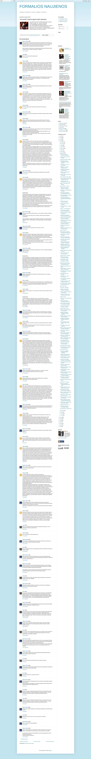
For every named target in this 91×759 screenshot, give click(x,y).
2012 (60, 139)
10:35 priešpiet (25, 252)
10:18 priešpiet (25, 606)
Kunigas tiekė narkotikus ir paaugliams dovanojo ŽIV (65, 232)
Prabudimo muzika (62, 129)
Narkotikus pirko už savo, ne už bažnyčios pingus (65, 228)
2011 (60, 140)
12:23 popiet (25, 409)
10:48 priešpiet (25, 276)
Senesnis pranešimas (50, 741)
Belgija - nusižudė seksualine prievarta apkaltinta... (65, 338)
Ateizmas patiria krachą (64, 308)
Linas (24, 54)
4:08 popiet (25, 669)
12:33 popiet (25, 425)
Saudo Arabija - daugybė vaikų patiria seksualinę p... (65, 403)
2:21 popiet (25, 442)
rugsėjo (61, 146)
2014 (60, 136)
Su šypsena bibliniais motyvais (68, 49)
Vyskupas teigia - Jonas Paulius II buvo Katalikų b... (65, 390)
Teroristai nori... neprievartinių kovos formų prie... (65, 395)
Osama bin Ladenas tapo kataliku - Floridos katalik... (65, 237)
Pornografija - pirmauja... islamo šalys (64, 276)
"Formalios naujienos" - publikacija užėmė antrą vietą (65, 384)
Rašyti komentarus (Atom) (29, 743)
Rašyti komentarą (24, 739)
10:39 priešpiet (25, 269)
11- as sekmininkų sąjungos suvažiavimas (65, 279)
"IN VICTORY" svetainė (63, 20)
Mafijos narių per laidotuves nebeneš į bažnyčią (65, 218)
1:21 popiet (25, 108)
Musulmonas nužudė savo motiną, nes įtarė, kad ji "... (65, 295)
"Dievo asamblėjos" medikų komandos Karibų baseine (65, 400)
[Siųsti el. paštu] (42, 35)
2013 (60, 137)
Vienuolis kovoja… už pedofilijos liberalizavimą (65, 181)
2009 (60, 418)
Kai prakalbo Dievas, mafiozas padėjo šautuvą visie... (65, 284)
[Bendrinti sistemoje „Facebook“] (46, 35)
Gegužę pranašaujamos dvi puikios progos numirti (65, 355)
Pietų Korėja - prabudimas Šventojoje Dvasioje (65, 377)
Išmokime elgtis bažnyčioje (67, 66)
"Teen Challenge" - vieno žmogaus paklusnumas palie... (65, 322)
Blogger (50, 750)
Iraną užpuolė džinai (64, 349)
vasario (61, 413)
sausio (61, 415)
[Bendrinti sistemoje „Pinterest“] (47, 35)
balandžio (62, 410)
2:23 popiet (25, 655)
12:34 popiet (25, 88)
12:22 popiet (25, 400)
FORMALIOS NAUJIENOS (43, 6)
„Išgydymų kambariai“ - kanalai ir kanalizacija (67, 110)
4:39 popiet (25, 676)
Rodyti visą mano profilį (62, 437)
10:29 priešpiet (25, 617)
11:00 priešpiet (25, 306)
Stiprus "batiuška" (63, 230)
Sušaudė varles (63, 296)
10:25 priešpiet (25, 244)
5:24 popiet (25, 694)
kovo (61, 412)
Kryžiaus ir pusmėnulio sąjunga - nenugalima (64, 290)
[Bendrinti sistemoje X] (45, 35)
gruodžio (62, 142)
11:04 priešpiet (25, 317)
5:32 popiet (25, 711)
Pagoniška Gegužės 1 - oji (65, 404)
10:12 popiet (25, 535)
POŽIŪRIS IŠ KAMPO (63, 21)
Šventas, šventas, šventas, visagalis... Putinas (65, 306)
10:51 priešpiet (25, 293)
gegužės (62, 153)
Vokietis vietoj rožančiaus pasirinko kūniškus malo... (65, 211)
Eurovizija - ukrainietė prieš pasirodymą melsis (65, 336)
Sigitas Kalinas (25, 41)
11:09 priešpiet (25, 327)
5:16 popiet (25, 686)
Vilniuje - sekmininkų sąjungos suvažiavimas (65, 292)
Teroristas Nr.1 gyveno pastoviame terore (64, 202)
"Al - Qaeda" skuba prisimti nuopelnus (65, 326)
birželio (61, 151)
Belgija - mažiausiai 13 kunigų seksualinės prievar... (65, 392)
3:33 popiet (25, 507)
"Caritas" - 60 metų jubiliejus (65, 208)
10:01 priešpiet (25, 598)
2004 (60, 426)
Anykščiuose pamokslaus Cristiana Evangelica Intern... (64, 319)
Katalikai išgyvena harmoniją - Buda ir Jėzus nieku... (65, 269)
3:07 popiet (25, 497)
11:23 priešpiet (25, 335)
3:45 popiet (25, 661)
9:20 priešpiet (25, 551)
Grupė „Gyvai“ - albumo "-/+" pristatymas (65, 331)
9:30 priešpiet (25, 229)
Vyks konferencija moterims (65, 345)
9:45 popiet (25, 718)
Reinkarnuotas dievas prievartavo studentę (64, 257)
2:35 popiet (25, 461)
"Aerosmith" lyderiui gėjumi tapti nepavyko (65, 240)
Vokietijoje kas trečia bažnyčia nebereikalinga (65, 221)
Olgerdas (24, 61)
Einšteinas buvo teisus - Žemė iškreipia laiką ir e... (65, 367)
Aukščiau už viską (62, 125)
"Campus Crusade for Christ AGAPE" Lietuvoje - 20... (65, 281)
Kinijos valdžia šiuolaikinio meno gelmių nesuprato (65, 304)
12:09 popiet (25, 380)
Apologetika (61, 124)
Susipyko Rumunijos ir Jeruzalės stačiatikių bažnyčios (64, 313)
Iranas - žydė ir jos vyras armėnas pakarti (64, 253)
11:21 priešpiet (25, 647)
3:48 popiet (25, 521)
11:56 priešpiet (25, 373)
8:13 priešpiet (25, 173)
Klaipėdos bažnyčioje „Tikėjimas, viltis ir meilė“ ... (65, 301)
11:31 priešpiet (25, 736)
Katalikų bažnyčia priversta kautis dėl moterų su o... (65, 387)
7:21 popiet (25, 167)
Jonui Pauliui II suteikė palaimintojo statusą (64, 407)
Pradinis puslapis (37, 741)
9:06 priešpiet (25, 222)
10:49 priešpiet (25, 285)
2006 (60, 423)
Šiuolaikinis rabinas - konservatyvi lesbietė (64, 155)
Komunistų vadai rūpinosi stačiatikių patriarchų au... (65, 193)
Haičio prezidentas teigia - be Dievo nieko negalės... (65, 333)
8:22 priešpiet (25, 724)
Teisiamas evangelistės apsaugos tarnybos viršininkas (64, 352)
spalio (61, 145)
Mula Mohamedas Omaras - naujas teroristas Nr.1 (65, 264)
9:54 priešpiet (25, 560)
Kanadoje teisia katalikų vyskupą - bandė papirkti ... (65, 360)
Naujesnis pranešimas (24, 741)
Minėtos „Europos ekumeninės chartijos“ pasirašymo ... (65, 328)
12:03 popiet (25, 71)
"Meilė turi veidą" (62, 123)
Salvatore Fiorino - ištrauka (65, 255)
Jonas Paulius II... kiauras (64, 186)
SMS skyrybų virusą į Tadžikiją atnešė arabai (65, 397)
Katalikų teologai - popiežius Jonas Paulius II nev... (65, 357)
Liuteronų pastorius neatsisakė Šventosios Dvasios (65, 179)
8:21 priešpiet (25, 543)
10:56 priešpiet (25, 635)
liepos (61, 149)
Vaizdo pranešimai (62, 131)
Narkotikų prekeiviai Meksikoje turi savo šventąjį (65, 372)
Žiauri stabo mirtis (63, 286)
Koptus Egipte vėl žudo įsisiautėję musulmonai (64, 341)
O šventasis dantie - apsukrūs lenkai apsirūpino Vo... (65, 347)
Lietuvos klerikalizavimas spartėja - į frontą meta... (65, 242)
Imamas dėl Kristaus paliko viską (65, 102)
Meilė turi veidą (62, 128)
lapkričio (62, 143)
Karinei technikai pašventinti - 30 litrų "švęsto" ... (65, 310)
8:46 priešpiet (25, 580)
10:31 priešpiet (25, 50)
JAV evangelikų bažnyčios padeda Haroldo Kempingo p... (65, 198)
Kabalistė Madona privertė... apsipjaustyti (65, 370)
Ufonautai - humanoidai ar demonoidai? (65, 172)
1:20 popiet (25, 101)
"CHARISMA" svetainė (63, 18)
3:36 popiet (25, 123)
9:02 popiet (25, 529)
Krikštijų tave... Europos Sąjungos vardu (64, 167)
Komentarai (62, 28)
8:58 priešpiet (25, 587)
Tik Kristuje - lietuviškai (64, 287)
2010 (60, 417)
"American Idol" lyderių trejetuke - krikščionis (64, 188)
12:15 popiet (25, 80)
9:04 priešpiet (25, 208)
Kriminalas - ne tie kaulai (64, 382)
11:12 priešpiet (25, 57)
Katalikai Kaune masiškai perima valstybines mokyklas (64, 247)
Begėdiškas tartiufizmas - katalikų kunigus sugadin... (65, 245)
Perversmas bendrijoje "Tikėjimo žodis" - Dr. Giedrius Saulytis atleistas (68, 56)
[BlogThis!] (44, 35)
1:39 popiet (25, 432)
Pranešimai (62, 26)
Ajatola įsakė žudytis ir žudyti (65, 159)
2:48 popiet (25, 469)
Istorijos (60, 127)
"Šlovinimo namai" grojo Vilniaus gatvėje (64, 343)
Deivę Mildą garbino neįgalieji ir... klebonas (65, 271)
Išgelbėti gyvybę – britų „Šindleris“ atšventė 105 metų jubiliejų (68, 93)
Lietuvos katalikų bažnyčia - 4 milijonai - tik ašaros (65, 223)
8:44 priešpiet (25, 189)
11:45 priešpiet (25, 365)
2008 (60, 420)
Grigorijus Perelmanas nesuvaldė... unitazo (64, 260)
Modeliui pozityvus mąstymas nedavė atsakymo (65, 316)
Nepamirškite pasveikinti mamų (65, 408)
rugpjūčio (62, 148)
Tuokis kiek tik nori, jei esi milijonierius (64, 165)
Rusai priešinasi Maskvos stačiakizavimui (64, 170)
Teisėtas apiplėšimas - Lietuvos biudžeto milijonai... (65, 196)
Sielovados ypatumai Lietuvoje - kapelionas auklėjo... (65, 375)
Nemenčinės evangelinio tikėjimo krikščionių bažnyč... (65, 216)
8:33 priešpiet (25, 572)
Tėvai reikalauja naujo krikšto (65, 176)
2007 (60, 421)
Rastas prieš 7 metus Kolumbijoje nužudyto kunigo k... (64, 161)
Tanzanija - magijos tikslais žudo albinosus (65, 365)
